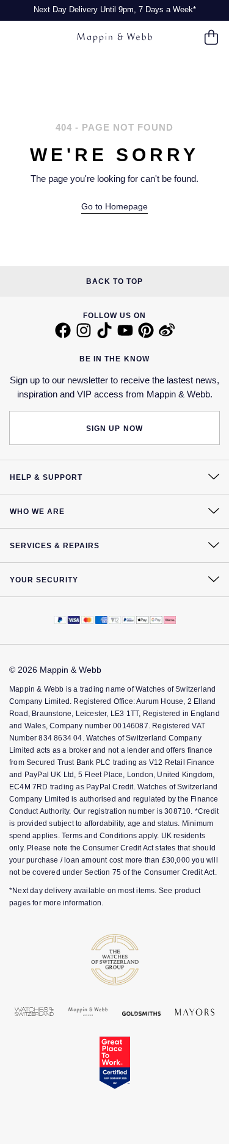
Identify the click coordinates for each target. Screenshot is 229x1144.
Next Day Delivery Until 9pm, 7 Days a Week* (115, 9)
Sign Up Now (114, 428)
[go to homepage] (114, 38)
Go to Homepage (114, 206)
